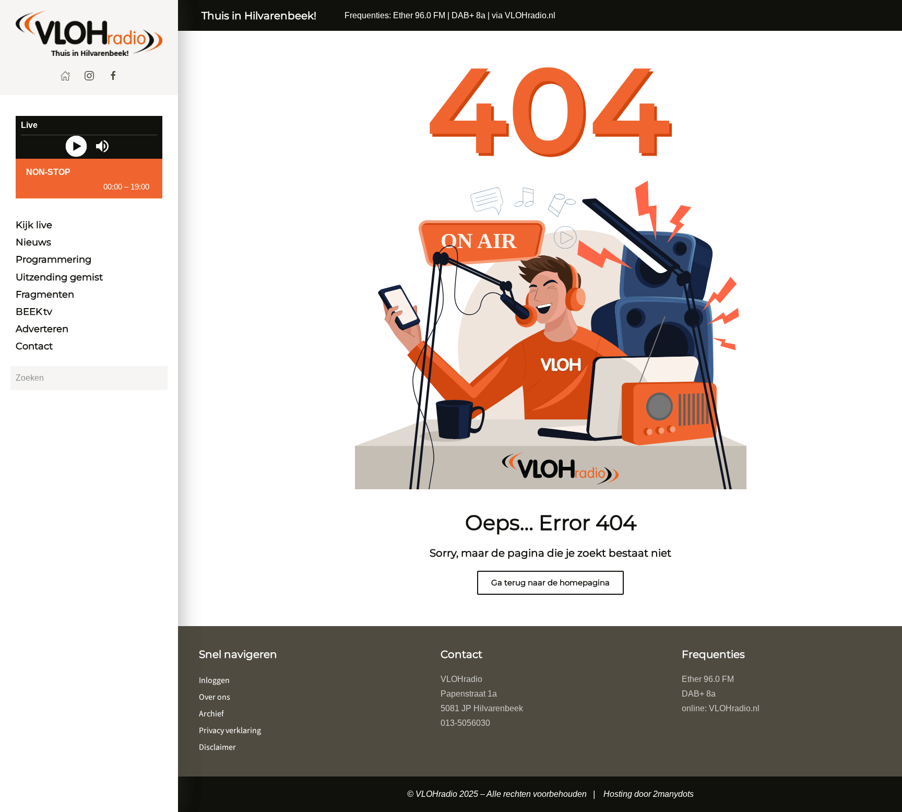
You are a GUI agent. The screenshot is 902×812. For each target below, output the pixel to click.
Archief (211, 714)
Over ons (214, 697)
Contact (34, 346)
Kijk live (34, 225)
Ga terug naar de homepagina (550, 582)
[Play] (76, 146)
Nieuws (33, 243)
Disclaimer (217, 747)
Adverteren (42, 329)
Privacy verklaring (230, 730)
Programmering (53, 260)
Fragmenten (45, 294)
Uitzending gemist (59, 277)
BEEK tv (34, 311)
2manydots (673, 794)
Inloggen (214, 680)
